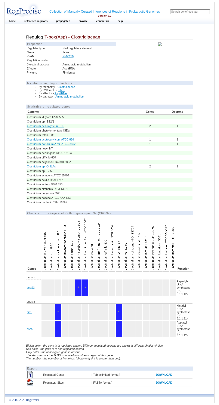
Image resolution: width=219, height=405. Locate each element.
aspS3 (31, 287)
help (120, 21)
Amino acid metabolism (69, 96)
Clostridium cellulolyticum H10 (45, 126)
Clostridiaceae (66, 87)
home (12, 21)
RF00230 (68, 56)
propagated (63, 21)
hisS (29, 312)
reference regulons (36, 21)
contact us (102, 21)
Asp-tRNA (61, 93)
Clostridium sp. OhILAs (41, 166)
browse (83, 21)
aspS (30, 329)
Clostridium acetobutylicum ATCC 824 (50, 139)
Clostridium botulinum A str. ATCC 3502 (51, 144)
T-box (61, 90)
